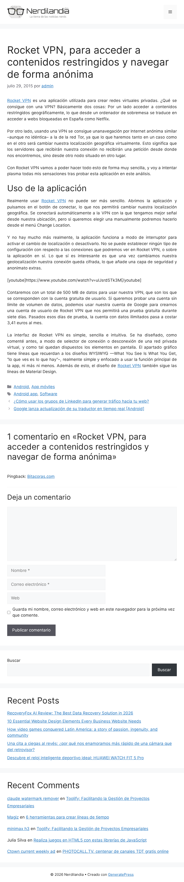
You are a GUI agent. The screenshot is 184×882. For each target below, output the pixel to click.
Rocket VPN (19, 100)
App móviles (43, 386)
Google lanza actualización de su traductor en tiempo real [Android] (79, 408)
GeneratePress (121, 874)
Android (21, 386)
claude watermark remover (33, 798)
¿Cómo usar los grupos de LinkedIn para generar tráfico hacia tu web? (81, 401)
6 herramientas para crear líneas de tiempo (67, 817)
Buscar (13, 660)
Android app (25, 393)
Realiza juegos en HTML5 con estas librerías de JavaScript (90, 840)
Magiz (13, 817)
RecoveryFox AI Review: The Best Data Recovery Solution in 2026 (70, 713)
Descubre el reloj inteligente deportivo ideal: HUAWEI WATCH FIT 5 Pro (75, 757)
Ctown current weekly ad (31, 851)
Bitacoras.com (41, 476)
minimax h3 (18, 828)
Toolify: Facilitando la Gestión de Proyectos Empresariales (92, 828)
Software (48, 393)
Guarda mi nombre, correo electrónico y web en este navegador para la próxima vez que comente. (93, 612)
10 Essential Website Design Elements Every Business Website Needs (74, 721)
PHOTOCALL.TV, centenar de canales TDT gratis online (116, 851)
